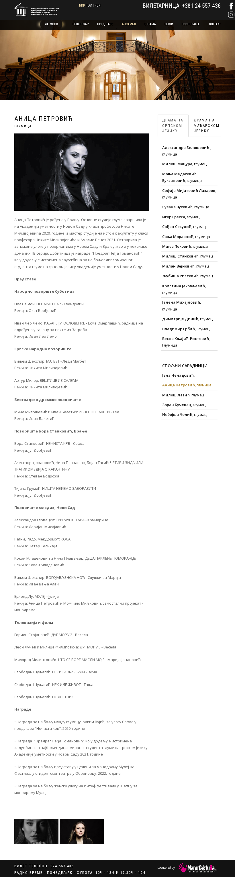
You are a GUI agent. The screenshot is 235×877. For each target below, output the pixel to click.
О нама (150, 24)
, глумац (184, 163)
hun (98, 5)
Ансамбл (129, 24)
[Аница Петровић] (36, 831)
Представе (105, 24)
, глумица (186, 151)
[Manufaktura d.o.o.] (198, 867)
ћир (82, 5)
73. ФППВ (51, 24)
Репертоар (81, 24)
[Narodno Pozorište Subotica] (36, 9)
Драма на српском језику (172, 125)
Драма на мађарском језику (207, 125)
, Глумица (186, 342)
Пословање (191, 24)
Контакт (214, 24)
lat (89, 5)
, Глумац (185, 328)
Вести (168, 24)
